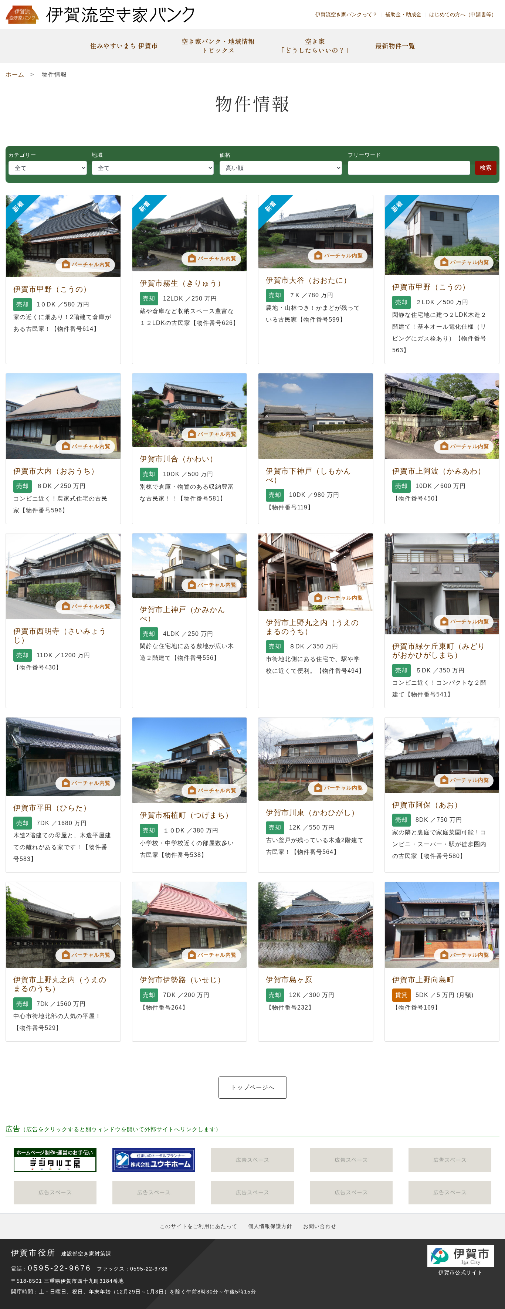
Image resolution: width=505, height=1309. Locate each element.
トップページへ (253, 1087)
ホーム (15, 74)
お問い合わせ (319, 1226)
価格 (225, 155)
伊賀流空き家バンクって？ (346, 14)
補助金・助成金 (403, 14)
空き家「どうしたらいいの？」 (315, 46)
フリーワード (364, 155)
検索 (486, 168)
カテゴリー (22, 155)
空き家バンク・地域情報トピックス (218, 46)
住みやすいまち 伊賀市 (124, 45)
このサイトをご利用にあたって (198, 1226)
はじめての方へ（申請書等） (462, 14)
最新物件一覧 (395, 45)
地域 (97, 155)
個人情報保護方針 (270, 1226)
